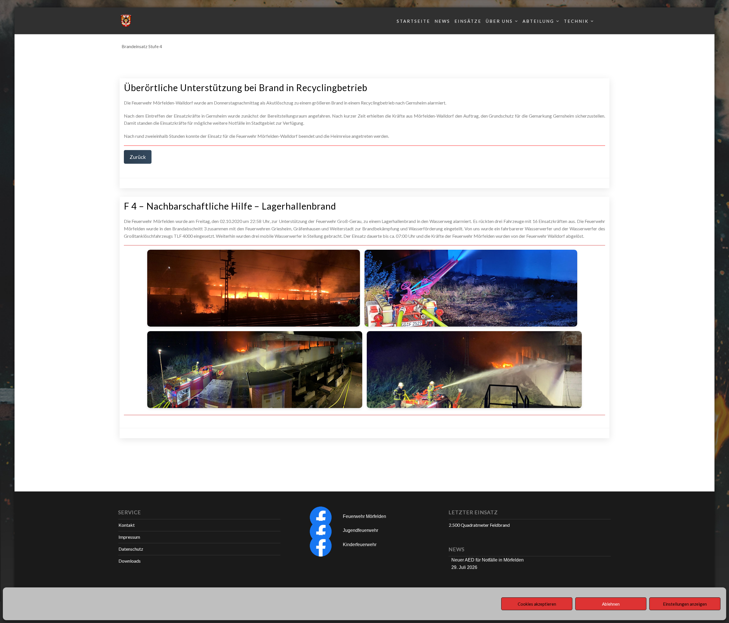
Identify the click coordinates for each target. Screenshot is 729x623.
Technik (576, 21)
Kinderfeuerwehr (359, 544)
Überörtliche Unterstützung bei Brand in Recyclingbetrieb (245, 87)
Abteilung (538, 21)
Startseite (413, 21)
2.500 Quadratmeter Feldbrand (479, 525)
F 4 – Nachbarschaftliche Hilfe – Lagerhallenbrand (230, 206)
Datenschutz (130, 549)
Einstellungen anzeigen (685, 603)
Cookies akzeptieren (537, 603)
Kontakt (126, 525)
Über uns (499, 21)
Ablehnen (611, 603)
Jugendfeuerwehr (360, 530)
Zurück (138, 157)
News (442, 21)
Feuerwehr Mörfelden (364, 516)
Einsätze (468, 21)
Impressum (129, 537)
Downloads (129, 560)
